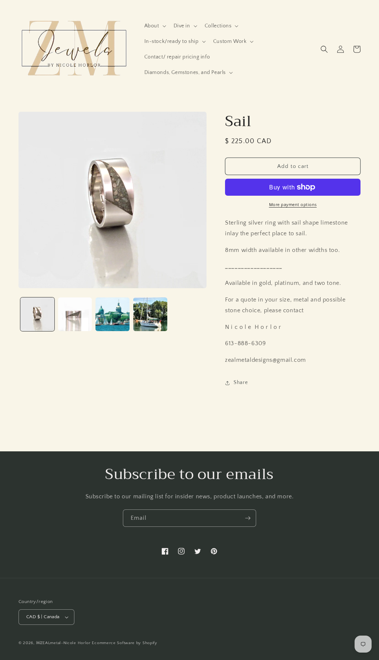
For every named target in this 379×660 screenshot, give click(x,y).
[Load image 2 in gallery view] (75, 314)
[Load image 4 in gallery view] (150, 314)
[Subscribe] (247, 518)
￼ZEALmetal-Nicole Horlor (63, 643)
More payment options (293, 204)
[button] (154, 26)
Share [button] (241, 382)
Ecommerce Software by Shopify (124, 643)
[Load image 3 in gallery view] (112, 314)
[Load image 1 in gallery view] (37, 314)
